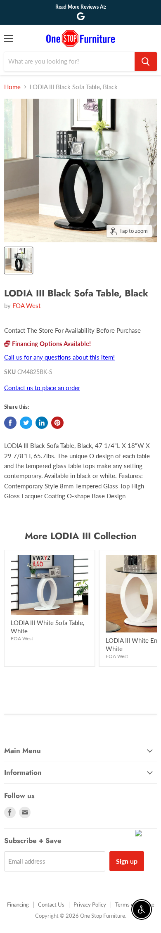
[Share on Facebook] (10, 423)
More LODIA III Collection (81, 535)
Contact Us (51, 904)
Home (12, 86)
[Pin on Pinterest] (57, 423)
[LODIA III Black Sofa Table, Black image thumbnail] (19, 260)
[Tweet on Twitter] (26, 423)
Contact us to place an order (42, 387)
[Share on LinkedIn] (42, 423)
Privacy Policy (89, 904)
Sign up (126, 861)
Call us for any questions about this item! (59, 357)
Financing (18, 904)
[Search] (146, 61)
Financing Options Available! (50, 343)
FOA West (26, 305)
